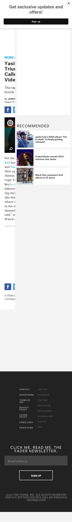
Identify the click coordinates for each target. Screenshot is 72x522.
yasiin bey (11, 298)
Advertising (26, 394)
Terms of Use (24, 400)
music (9, 56)
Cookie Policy (23, 415)
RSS (40, 426)
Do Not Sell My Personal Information (47, 499)
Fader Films (26, 427)
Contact (24, 389)
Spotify (42, 421)
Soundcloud (45, 416)
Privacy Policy (24, 408)
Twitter (42, 389)
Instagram (44, 405)
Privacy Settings (17, 497)
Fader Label (26, 422)
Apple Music (45, 410)
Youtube (43, 399)
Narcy (14, 167)
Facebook (43, 394)
